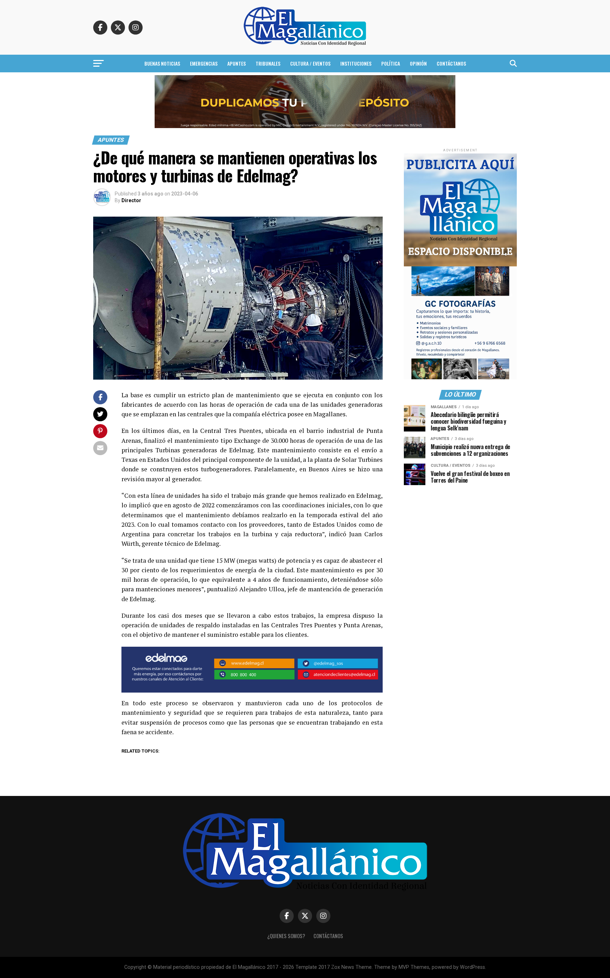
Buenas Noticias (162, 63)
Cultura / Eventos (310, 63)
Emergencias (203, 63)
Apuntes (236, 63)
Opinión (418, 63)
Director (131, 200)
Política (390, 63)
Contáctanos (451, 63)
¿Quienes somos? (286, 936)
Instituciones (355, 63)
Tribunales (268, 63)
